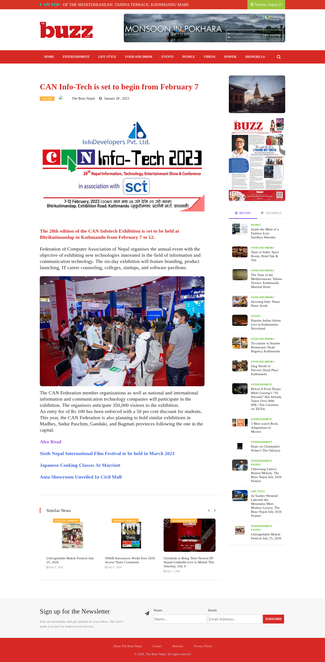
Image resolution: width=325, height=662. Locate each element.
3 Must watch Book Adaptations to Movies (264, 427)
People (188, 56)
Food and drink (139, 56)
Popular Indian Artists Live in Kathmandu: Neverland (266, 324)
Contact (157, 646)
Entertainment (76, 56)
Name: (158, 610)
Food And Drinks (262, 247)
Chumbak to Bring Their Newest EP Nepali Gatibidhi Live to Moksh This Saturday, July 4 (189, 562)
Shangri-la (255, 56)
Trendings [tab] (273, 213)
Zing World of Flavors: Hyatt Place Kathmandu (265, 370)
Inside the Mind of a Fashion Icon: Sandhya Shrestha (265, 233)
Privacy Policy (203, 646)
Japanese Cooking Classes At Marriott (80, 465)
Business (177, 646)
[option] (102, 5)
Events (167, 56)
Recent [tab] (245, 213)
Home (49, 56)
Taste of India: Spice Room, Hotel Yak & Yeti (265, 256)
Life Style (107, 56)
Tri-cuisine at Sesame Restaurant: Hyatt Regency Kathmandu (265, 347)
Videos (209, 56)
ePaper (230, 56)
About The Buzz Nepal (127, 646)
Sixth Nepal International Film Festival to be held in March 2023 (107, 453)
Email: (212, 610)
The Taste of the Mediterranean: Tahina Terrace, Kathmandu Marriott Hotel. (101, 4)
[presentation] (209, 510)
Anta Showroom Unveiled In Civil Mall (81, 477)
